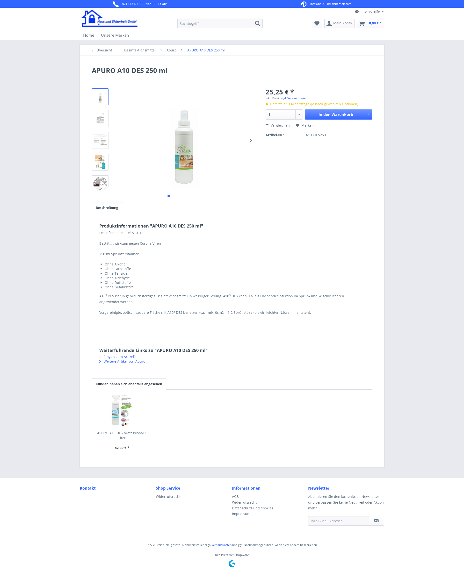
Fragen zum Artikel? (119, 356)
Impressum (241, 513)
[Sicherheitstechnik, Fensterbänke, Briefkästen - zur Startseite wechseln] (117, 18)
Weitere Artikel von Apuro (124, 361)
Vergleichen (280, 125)
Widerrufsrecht (168, 496)
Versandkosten (221, 545)
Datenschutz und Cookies (252, 508)
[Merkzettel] (317, 23)
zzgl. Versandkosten (294, 98)
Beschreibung (107, 207)
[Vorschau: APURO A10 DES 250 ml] (100, 96)
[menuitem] (220, 23)
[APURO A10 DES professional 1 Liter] (122, 411)
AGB (235, 496)
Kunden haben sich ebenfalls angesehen (129, 384)
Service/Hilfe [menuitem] (370, 11)
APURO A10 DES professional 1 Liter (122, 435)
